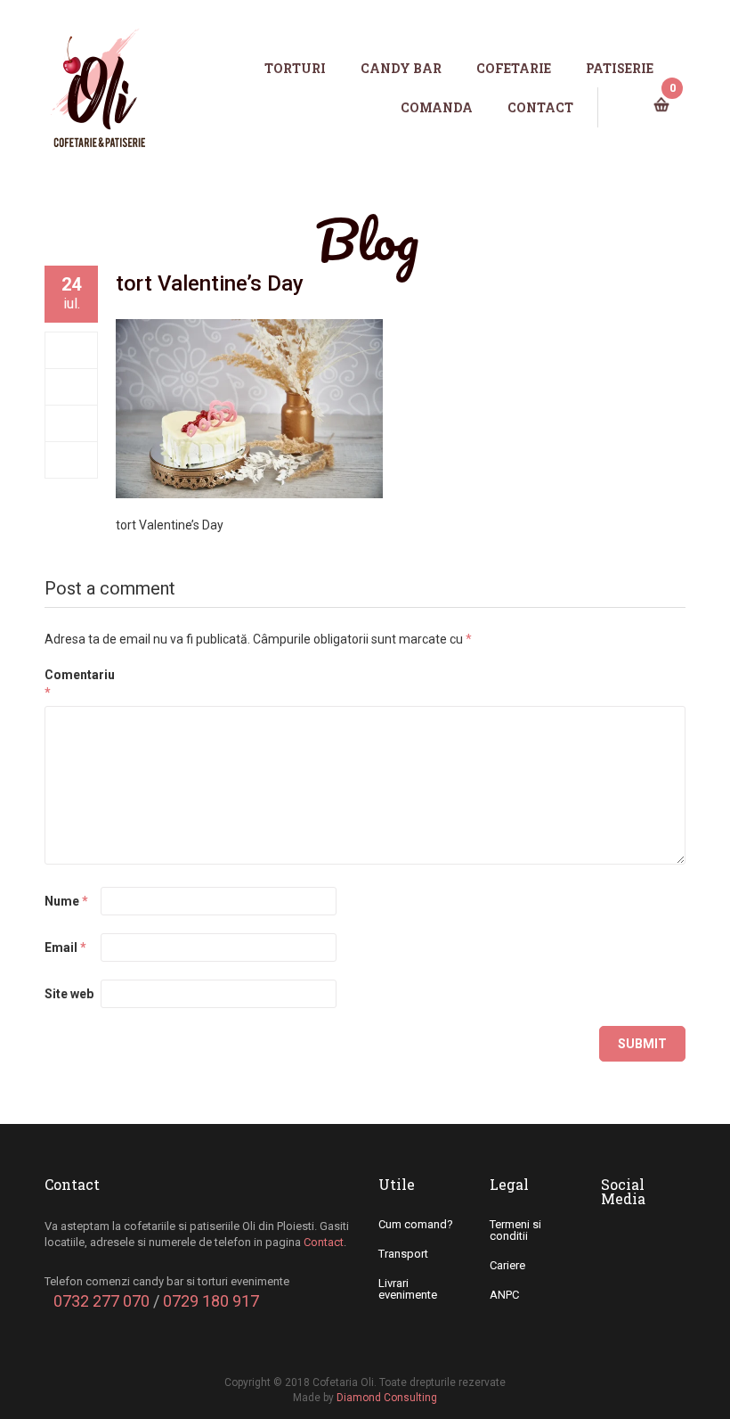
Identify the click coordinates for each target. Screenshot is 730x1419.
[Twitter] (71, 387)
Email (65, 947)
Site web (69, 994)
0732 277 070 (101, 1301)
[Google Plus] (71, 423)
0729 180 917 (211, 1301)
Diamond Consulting (387, 1397)
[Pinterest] (71, 460)
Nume (66, 901)
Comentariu (71, 684)
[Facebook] (71, 350)
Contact (324, 1242)
